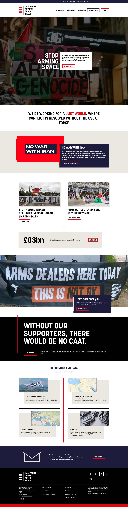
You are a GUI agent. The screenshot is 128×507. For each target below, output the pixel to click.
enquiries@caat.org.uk (27, 496)
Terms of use (68, 487)
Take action (82, 10)
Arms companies (28, 430)
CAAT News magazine (47, 487)
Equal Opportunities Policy (71, 494)
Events (81, 1)
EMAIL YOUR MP (68, 66)
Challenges (60, 10)
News (77, 1)
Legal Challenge (45, 490)
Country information (83, 396)
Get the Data (25, 221)
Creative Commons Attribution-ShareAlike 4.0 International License (98, 489)
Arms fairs (74, 430)
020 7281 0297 (24, 494)
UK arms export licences (36, 396)
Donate (105, 10)
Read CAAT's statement (71, 163)
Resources (86, 1)
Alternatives (71, 10)
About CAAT (72, 1)
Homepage (65, 1)
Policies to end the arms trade (48, 494)
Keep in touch (93, 10)
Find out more (82, 309)
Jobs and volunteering (70, 497)
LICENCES (93, 240)
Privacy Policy (68, 490)
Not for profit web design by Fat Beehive (97, 493)
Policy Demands (74, 218)
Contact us (21, 498)
